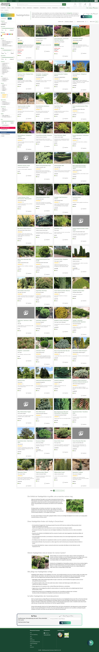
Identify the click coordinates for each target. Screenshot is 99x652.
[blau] (9, 34)
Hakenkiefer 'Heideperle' (41, 320)
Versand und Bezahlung (6, 134)
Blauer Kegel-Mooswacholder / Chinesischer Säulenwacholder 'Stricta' (79, 167)
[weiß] (1, 34)
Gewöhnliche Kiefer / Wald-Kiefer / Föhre (25, 442)
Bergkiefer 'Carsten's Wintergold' (61, 320)
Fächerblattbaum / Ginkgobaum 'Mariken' (25, 136)
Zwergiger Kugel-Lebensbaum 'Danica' (60, 198)
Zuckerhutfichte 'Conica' (41, 38)
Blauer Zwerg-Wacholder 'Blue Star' (62, 350)
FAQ (31, 632)
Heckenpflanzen (18, 7)
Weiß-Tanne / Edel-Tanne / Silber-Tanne (25, 321)
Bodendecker (29, 7)
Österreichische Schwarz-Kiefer (43, 197)
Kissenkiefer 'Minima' (22, 472)
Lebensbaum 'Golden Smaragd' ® (80, 350)
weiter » (97, 21)
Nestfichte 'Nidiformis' (59, 380)
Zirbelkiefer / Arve (58, 228)
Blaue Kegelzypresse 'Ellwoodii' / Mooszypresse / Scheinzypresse (61, 412)
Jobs (31, 636)
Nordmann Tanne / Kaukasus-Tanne (25, 74)
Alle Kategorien (4, 22)
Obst (13, 7)
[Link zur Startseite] (6, 4)
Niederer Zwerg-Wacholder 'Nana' (43, 165)
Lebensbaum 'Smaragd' (78, 38)
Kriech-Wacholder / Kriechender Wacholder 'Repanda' (61, 39)
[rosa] (6, 34)
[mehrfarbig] (1, 35)
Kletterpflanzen (43, 7)
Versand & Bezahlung (33, 634)
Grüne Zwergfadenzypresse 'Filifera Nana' (80, 107)
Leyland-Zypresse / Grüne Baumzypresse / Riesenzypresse (24, 198)
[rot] (7, 34)
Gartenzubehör (62, 7)
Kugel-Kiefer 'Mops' (58, 106)
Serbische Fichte (21, 380)
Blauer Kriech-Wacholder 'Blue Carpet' (24, 260)
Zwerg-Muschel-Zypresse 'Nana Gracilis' (43, 260)
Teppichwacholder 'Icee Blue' (24, 106)
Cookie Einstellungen (33, 643)
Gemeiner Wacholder (77, 259)
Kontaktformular (4, 129)
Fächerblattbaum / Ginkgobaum (80, 74)
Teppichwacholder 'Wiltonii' (42, 472)
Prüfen (10, 18)
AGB (31, 645)
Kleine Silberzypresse (40, 411)
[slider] (1, 28)
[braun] (12, 34)
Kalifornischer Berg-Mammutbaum (43, 380)
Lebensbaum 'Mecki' (40, 350)
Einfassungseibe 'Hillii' (59, 165)
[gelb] (3, 34)
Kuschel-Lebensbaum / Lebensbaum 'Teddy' (81, 136)
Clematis (49, 7)
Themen (68, 7)
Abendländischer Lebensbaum (42, 106)
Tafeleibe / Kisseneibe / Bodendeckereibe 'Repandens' (79, 321)
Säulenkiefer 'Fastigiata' (78, 472)
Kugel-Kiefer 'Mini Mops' (41, 290)
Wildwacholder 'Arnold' (59, 472)
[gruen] (10, 34)
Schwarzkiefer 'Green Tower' (24, 290)
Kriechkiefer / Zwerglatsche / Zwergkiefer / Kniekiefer (42, 75)
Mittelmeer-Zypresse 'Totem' (24, 165)
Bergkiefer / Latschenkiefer (23, 350)
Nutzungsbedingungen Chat (35, 641)
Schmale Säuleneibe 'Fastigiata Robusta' (61, 75)
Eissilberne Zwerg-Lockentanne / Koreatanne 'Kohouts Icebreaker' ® (80, 381)
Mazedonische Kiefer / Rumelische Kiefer (80, 412)
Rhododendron (55, 7)
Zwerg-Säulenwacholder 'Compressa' (44, 135)
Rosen (24, 7)
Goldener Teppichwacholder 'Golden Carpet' (80, 229)
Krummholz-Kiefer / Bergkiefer (61, 259)
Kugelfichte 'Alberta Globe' (78, 290)
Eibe (19, 38)
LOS (64, 4)
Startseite (2, 10)
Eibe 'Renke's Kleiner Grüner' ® (24, 228)
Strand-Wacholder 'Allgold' (60, 135)
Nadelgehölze (36, 7)
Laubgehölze (3, 7)
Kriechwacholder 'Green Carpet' (43, 228)
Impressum (32, 647)
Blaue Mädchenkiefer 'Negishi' (24, 411)
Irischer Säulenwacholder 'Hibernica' (62, 290)
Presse (31, 638)
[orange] (4, 34)
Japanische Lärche (77, 197)
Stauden (8, 7)
